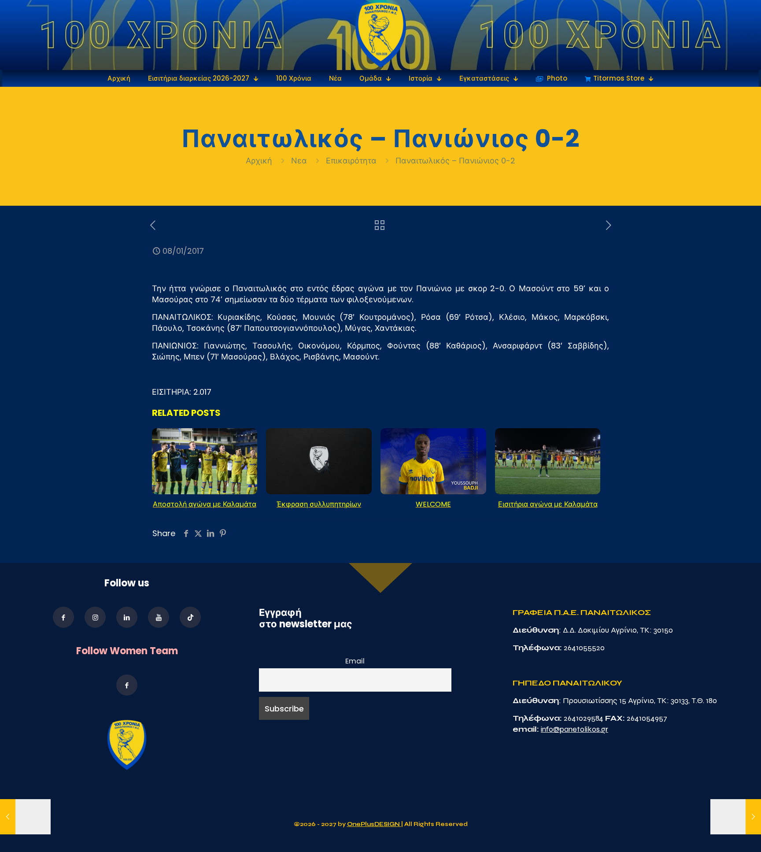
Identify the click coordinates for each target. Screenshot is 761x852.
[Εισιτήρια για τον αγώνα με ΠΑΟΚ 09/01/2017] (735, 816)
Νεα (299, 160)
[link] (380, 35)
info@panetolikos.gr (574, 729)
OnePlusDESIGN (374, 824)
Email (355, 661)
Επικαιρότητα (351, 160)
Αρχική (260, 160)
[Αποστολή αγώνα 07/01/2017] (25, 816)
